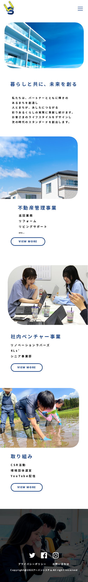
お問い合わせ (61, 564)
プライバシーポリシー (32, 564)
